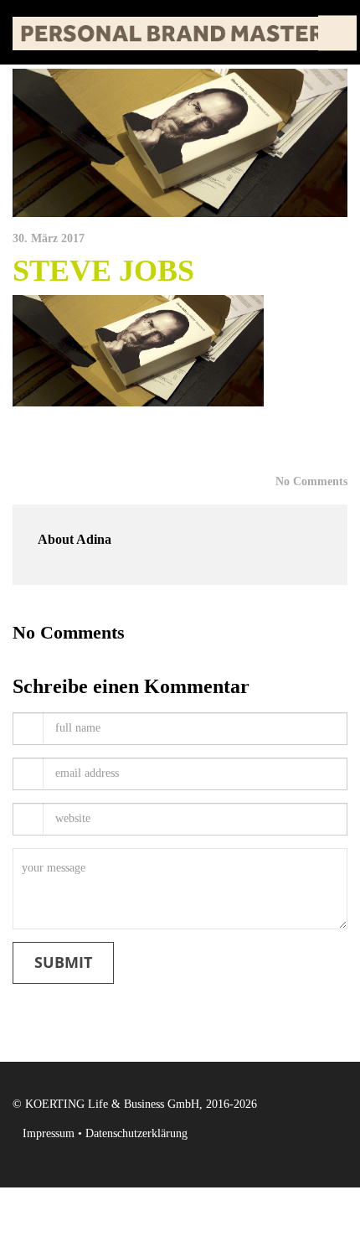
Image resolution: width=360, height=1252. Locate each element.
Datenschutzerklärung (136, 1133)
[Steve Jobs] (180, 143)
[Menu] (337, 32)
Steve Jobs (103, 270)
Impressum (49, 1133)
